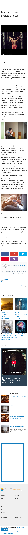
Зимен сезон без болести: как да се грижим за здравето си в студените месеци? (7, 336)
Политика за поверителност (8, 533)
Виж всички (5, 521)
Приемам (5, 529)
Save (5, 257)
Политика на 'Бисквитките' (8, 509)
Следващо (23, 285)
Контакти (17, 498)
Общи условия (20, 531)
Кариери (17, 495)
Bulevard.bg (4, 517)
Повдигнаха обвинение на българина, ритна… (11, 281)
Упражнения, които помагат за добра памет (21, 335)
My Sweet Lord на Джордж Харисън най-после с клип (12, 380)
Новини (3, 498)
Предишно (4, 279)
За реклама (4, 501)
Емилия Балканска (20, 265)
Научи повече (20, 527)
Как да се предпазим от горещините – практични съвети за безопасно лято (6, 314)
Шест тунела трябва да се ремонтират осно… (17, 288)
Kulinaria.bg (18, 517)
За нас (3, 495)
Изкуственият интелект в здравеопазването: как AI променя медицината (21, 314)
